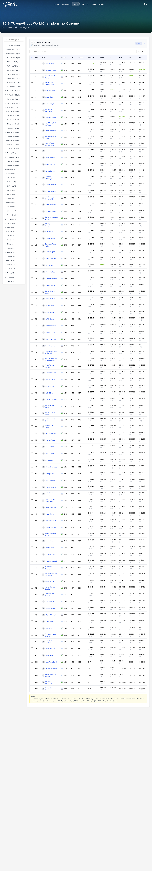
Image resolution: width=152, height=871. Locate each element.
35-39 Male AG (9, 244)
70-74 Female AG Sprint (12, 91)
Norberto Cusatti (51, 561)
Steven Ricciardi (50, 332)
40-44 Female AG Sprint (12, 66)
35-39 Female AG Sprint (12, 62)
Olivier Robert (49, 514)
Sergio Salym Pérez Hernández (51, 353)
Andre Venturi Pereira (49, 366)
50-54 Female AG (10, 198)
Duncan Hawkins (51, 279)
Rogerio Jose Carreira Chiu (49, 84)
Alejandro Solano (51, 272)
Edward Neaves (50, 507)
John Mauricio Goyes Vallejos (49, 198)
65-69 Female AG (10, 211)
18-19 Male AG (9, 227)
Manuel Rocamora (51, 669)
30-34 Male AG (9, 240)
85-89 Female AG (10, 223)
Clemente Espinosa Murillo (51, 218)
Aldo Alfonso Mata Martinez (51, 124)
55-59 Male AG (9, 260)
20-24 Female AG (10, 174)
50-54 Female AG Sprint (12, 74)
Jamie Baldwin (50, 299)
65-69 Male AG (10, 269)
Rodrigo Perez (50, 440)
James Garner (50, 171)
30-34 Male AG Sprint (12, 120)
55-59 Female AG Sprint (12, 78)
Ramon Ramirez (50, 527)
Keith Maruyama (50, 433)
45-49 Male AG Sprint (12, 132)
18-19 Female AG (10, 169)
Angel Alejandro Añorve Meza (50, 501)
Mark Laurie (49, 655)
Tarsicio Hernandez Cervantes (51, 574)
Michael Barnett (50, 615)
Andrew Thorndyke (49, 178)
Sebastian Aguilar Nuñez (51, 245)
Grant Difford (49, 581)
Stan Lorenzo (49, 312)
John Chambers (50, 131)
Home (56, 4)
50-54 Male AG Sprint (12, 136)
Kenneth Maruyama (49, 682)
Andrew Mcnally (50, 339)
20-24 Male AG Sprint (12, 111)
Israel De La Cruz (50, 70)
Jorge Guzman (50, 554)
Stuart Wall (49, 460)
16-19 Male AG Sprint (11, 107)
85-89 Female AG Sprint (12, 103)
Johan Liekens (50, 305)
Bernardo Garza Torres (50, 413)
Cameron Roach (50, 521)
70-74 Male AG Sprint (12, 153)
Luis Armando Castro (49, 568)
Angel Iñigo (49, 97)
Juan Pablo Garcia (51, 662)
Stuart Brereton (50, 211)
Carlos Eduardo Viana (50, 292)
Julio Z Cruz (49, 393)
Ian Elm (47, 151)
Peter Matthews (50, 205)
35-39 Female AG (10, 186)
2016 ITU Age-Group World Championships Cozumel (41, 23)
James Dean (49, 386)
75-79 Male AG (9, 277)
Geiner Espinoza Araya (50, 534)
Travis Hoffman (50, 648)
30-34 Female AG (10, 182)
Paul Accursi (49, 601)
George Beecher (50, 487)
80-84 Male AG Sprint (12, 161)
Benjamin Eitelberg (48, 642)
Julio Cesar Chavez (49, 494)
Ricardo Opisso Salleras (50, 420)
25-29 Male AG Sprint (12, 116)
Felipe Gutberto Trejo (50, 137)
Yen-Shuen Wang (51, 346)
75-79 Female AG (10, 219)
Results (75, 4)
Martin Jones (49, 453)
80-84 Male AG (9, 281)
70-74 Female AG (10, 215)
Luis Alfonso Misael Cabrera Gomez (51, 359)
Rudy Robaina (50, 379)
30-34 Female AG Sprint (12, 58)
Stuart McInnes (50, 191)
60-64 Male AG (10, 265)
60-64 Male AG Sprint (12, 145)
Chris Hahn (49, 231)
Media (101, 4)
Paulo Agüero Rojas (49, 406)
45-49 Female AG (10, 194)
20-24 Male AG (9, 231)
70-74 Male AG (9, 273)
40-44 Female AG (10, 190)
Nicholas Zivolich (51, 400)
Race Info (85, 4)
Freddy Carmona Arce (50, 689)
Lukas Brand (49, 447)
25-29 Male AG (9, 236)
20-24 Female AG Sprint (12, 49)
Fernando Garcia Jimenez (50, 635)
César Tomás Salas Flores (51, 77)
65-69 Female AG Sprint (13, 87)
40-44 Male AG (9, 248)
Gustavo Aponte (50, 252)
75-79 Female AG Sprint (12, 95)
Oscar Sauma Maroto (49, 595)
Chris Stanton (50, 164)
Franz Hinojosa (50, 608)
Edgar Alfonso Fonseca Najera (50, 144)
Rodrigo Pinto (49, 474)
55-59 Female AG (10, 203)
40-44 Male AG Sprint (12, 128)
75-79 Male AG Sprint (12, 157)
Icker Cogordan (50, 258)
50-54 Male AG (9, 256)
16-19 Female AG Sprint (12, 45)
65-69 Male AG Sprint (12, 149)
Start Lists (65, 4)
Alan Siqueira (49, 63)
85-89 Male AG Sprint (12, 165)
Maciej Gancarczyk (49, 225)
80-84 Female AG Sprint (12, 99)
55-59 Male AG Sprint (12, 140)
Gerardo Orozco (50, 373)
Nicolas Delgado (50, 184)
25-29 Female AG (10, 178)
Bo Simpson (49, 265)
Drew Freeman (50, 238)
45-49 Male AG (9, 252)
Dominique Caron (51, 285)
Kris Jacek (48, 628)
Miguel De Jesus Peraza (50, 675)
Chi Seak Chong (50, 90)
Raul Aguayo (49, 104)
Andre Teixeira (50, 480)
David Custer (49, 541)
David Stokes (49, 622)
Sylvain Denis (49, 548)
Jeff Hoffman (49, 319)
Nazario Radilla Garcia (50, 427)
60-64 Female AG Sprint (13, 82)
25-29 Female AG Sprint (12, 54)
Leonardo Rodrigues (48, 110)
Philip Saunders (50, 117)
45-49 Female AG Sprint (12, 70)
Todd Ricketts (49, 158)
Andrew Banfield (50, 326)
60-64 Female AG (10, 207)
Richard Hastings (51, 467)
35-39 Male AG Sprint (12, 124)
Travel (94, 4)
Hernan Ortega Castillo (50, 588)
